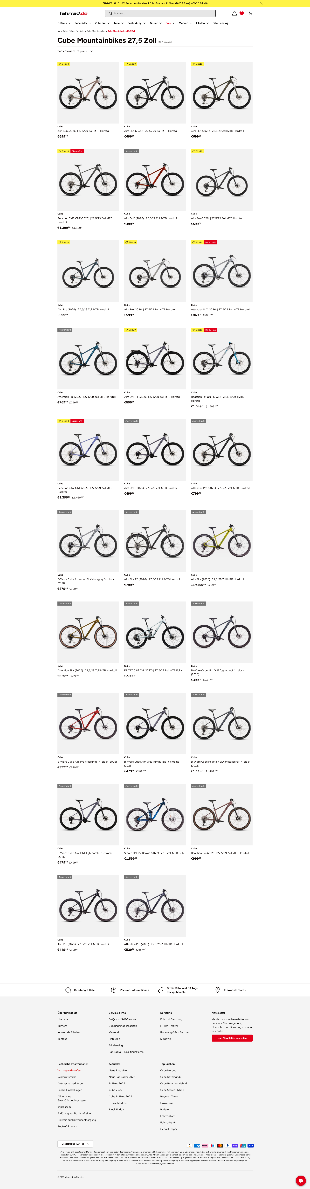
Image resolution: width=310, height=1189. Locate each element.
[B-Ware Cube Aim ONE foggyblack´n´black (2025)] (222, 632)
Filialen (200, 23)
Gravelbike (166, 1103)
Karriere (62, 1025)
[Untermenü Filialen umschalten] (207, 23)
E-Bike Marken (117, 1103)
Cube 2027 (115, 1090)
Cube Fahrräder (77, 31)
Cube (65, 31)
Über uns (62, 1019)
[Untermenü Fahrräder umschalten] (90, 23)
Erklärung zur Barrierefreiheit (74, 1113)
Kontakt (62, 1038)
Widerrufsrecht (66, 1076)
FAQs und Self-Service (122, 1019)
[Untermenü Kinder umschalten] (160, 23)
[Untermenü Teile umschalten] (122, 23)
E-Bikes (62, 23)
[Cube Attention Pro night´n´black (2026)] (222, 450)
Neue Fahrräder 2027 (122, 1076)
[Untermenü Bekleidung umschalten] (144, 23)
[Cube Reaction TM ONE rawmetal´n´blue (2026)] (222, 358)
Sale (168, 23)
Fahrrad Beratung (171, 1019)
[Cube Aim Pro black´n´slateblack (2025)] (88, 906)
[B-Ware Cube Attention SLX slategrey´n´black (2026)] (88, 541)
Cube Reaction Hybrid (173, 1083)
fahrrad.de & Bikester (74, 1177)
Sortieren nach (66, 51)
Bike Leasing (220, 23)
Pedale (164, 1109)
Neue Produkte (118, 1070)
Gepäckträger (168, 1129)
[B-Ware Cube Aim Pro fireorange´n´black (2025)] (88, 723)
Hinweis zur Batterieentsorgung (76, 1119)
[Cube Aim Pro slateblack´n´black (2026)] (222, 180)
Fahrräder (81, 23)
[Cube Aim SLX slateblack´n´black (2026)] (155, 93)
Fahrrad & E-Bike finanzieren (126, 1051)
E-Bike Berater (169, 1025)
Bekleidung (135, 23)
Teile (117, 23)
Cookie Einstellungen (69, 1090)
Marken (183, 23)
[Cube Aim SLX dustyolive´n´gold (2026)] (222, 93)
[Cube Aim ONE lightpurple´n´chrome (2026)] (155, 450)
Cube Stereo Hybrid (172, 1090)
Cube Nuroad (168, 1070)
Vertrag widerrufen (69, 1070)
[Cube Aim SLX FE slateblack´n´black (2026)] (155, 541)
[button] (241, 13)
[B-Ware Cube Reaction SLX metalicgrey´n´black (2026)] (222, 723)
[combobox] (160, 13)
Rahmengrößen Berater (174, 1032)
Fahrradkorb (167, 1116)
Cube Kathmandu (170, 1076)
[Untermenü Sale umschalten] (174, 23)
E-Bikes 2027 (117, 1083)
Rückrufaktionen (67, 1126)
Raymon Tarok (169, 1096)
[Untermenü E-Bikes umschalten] (70, 23)
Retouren (114, 1038)
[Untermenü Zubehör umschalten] (108, 23)
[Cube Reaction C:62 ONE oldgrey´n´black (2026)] (88, 180)
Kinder (154, 23)
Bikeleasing (116, 1045)
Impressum (64, 1106)
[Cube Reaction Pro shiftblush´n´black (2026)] (222, 815)
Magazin (165, 1038)
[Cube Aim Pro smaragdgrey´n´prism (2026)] (88, 271)
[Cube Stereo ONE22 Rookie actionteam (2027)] (155, 815)
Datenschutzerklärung (70, 1083)
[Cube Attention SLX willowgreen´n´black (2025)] (88, 632)
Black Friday (116, 1109)
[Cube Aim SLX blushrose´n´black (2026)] (88, 93)
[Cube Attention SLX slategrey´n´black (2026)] (222, 271)
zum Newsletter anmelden (232, 1038)
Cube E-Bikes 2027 (120, 1096)
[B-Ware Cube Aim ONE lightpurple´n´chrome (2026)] (155, 723)
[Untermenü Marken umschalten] (191, 23)
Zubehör (100, 23)
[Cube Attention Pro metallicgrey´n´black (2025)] (155, 906)
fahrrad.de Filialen (68, 1032)
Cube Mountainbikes (96, 31)
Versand (114, 1032)
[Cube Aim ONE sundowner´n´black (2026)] (155, 180)
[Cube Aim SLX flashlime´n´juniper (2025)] (222, 541)
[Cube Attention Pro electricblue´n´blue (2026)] (88, 358)
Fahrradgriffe (168, 1122)
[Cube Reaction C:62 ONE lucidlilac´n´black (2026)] (88, 450)
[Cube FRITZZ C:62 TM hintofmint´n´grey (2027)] (155, 632)
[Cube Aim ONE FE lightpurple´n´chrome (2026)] (155, 358)
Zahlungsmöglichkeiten (123, 1025)
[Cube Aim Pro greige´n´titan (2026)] (155, 271)
